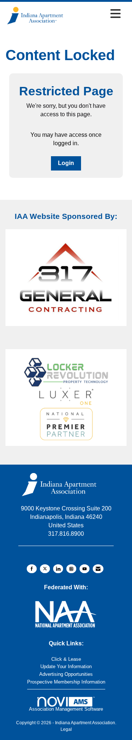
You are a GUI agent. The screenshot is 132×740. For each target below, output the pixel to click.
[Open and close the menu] (94, 14)
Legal (66, 729)
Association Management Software (66, 709)
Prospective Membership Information (66, 682)
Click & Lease (66, 659)
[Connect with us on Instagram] (71, 568)
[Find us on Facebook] (32, 568)
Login (66, 163)
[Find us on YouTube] (84, 568)
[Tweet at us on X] (45, 568)
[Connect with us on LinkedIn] (58, 568)
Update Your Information (66, 666)
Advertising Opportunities (66, 674)
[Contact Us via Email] (98, 568)
